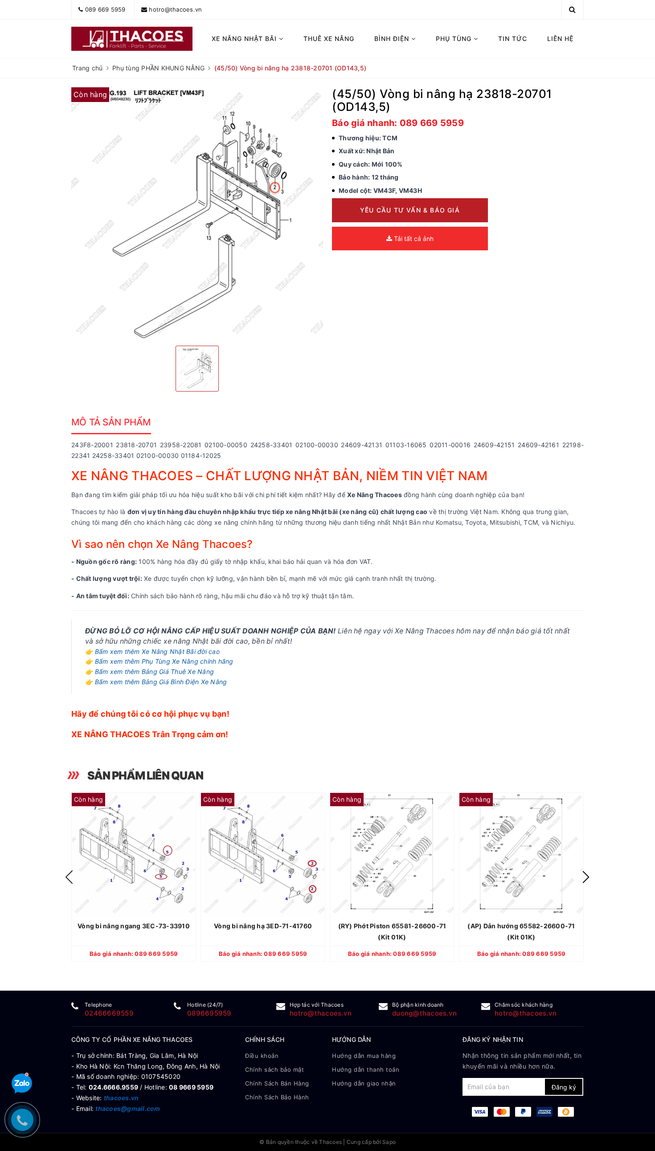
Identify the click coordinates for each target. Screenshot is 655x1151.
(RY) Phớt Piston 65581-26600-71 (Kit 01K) (392, 931)
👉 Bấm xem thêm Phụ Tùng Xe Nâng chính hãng (159, 661)
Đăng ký (564, 1087)
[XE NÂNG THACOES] (132, 39)
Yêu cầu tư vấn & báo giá (410, 210)
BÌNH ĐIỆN (392, 38)
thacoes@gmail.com (127, 1108)
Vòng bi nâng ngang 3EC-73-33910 (134, 926)
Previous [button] (69, 877)
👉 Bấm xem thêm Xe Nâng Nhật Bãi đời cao (152, 651)
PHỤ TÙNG (455, 38)
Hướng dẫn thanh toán (365, 1069)
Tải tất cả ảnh (413, 238)
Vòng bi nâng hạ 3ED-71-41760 (263, 926)
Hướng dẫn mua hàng (364, 1055)
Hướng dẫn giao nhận (364, 1083)
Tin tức (512, 38)
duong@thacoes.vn (424, 1013)
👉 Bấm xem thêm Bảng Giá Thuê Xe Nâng (149, 671)
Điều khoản (261, 1055)
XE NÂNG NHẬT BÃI (245, 38)
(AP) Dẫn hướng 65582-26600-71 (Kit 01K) (521, 931)
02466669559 (109, 1013)
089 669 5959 (105, 9)
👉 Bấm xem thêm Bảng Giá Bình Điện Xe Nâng (156, 682)
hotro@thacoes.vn (175, 9)
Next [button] (586, 877)
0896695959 (209, 1013)
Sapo (389, 1142)
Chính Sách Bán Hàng (277, 1083)
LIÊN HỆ (560, 38)
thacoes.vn (121, 1098)
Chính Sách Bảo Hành (277, 1097)
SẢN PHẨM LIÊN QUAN (145, 775)
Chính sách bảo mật (274, 1069)
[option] (197, 213)
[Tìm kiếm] (572, 9)
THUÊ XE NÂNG (328, 38)
